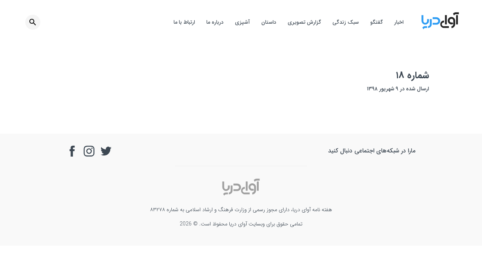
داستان (268, 22)
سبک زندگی (346, 22)
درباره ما (215, 22)
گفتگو (376, 22)
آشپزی (242, 22)
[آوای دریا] (440, 28)
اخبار (399, 22)
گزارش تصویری (304, 22)
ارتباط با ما (184, 22)
